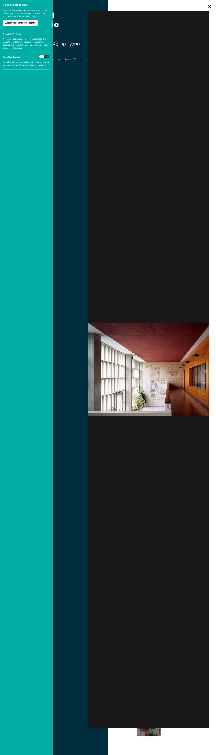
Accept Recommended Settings (20, 23)
